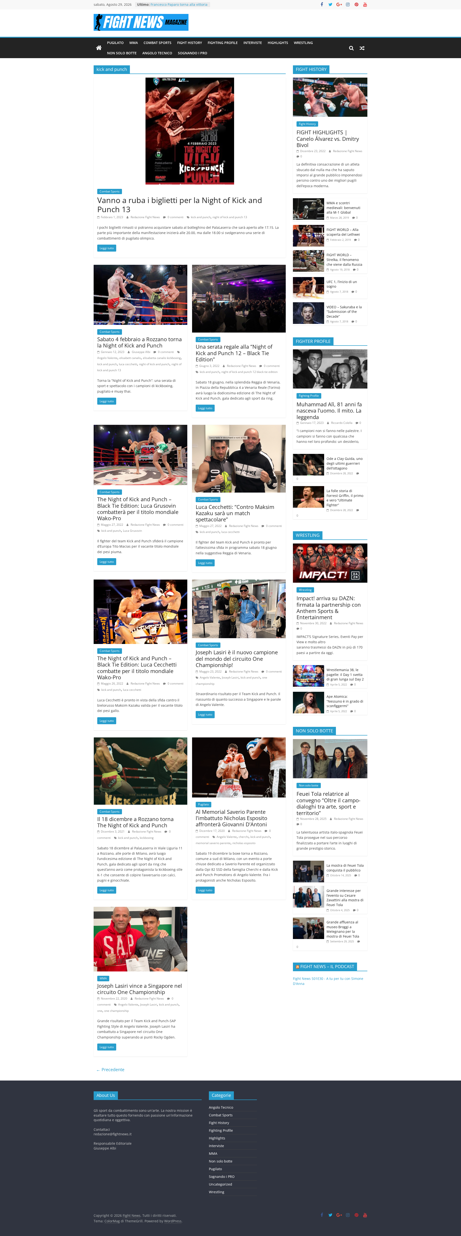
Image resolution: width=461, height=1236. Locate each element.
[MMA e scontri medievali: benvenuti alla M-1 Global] (308, 200)
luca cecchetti (128, 364)
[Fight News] (99, 48)
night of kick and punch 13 (229, 217)
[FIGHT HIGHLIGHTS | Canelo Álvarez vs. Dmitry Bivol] (330, 80)
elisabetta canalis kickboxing (162, 358)
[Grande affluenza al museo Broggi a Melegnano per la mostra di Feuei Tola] (308, 920)
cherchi (244, 837)
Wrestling (303, 42)
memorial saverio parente (213, 843)
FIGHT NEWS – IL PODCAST (327, 966)
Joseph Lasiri (230, 677)
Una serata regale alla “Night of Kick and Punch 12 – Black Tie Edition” (234, 353)
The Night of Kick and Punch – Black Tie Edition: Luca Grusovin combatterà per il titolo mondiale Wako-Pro (137, 508)
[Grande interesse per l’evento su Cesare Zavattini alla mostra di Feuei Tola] (308, 888)
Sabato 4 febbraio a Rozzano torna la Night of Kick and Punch (139, 342)
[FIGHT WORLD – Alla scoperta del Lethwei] (308, 227)
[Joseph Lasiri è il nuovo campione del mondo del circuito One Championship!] (239, 582)
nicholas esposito (243, 843)
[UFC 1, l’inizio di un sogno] (308, 279)
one (99, 1011)
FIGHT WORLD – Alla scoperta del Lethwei (343, 232)
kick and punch (201, 217)
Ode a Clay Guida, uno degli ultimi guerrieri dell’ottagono (345, 463)
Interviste (252, 42)
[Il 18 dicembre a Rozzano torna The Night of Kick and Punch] (140, 740)
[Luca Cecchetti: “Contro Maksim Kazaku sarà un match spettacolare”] (239, 427)
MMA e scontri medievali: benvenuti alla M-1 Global (343, 208)
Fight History (189, 42)
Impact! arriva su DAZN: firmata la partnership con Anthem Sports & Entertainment (329, 607)
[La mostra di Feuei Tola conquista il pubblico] (308, 863)
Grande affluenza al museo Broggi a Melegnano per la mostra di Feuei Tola (343, 929)
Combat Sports (157, 42)
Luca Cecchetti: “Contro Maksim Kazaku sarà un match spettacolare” (235, 513)
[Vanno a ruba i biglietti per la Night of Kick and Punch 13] (190, 80)
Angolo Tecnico (157, 53)
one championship (116, 1011)
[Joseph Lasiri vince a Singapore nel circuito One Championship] (140, 909)
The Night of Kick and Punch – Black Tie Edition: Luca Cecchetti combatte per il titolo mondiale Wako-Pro (137, 668)
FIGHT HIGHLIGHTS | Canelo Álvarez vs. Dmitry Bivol (328, 138)
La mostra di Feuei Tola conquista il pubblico (345, 867)
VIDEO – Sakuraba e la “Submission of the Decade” (344, 312)
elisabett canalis (130, 358)
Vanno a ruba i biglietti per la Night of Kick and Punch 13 (179, 204)
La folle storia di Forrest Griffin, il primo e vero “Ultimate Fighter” (345, 497)
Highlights (278, 42)
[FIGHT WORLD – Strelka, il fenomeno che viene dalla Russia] (308, 252)
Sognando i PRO (192, 53)
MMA (133, 42)
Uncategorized (220, 1184)
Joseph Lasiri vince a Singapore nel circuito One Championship (139, 988)
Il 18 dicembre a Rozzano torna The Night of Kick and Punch (135, 822)
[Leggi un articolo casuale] (362, 48)
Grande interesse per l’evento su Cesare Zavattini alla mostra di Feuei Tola (345, 897)
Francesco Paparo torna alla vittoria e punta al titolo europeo (179, 7)
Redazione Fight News (146, 217)
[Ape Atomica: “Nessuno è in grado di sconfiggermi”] (308, 694)
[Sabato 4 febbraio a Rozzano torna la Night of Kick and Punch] (140, 267)
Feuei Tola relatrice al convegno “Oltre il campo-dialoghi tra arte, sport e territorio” (328, 803)
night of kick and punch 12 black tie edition (249, 372)
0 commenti (175, 217)
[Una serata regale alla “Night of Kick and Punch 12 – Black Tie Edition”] (239, 267)
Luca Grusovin (132, 531)
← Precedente (110, 1069)
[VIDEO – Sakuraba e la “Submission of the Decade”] (308, 305)
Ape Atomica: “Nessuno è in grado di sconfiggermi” (345, 701)
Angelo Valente (107, 358)
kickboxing (147, 838)
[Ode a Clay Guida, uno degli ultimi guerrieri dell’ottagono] (308, 456)
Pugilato (115, 42)
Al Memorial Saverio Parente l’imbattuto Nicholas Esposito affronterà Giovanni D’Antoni (231, 818)
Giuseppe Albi (141, 352)
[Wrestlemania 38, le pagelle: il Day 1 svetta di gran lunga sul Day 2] (308, 667)
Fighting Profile (223, 42)
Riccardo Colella (342, 423)
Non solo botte (122, 53)
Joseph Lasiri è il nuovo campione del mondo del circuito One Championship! (237, 658)
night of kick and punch (154, 364)
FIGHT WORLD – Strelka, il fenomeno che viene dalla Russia (344, 259)
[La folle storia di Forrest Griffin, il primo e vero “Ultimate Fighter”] (308, 488)
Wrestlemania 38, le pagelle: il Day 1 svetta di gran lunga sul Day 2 (345, 674)
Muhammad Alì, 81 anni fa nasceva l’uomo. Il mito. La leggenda (329, 410)
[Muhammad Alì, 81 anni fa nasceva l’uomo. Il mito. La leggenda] (330, 352)
